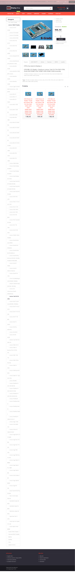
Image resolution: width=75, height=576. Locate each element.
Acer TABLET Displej (12, 22)
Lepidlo (63, 62)
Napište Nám (10, 556)
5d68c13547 (60, 80)
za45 (57, 80)
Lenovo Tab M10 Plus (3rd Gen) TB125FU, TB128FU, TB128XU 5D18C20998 (13, 258)
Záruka (42, 62)
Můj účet (41, 556)
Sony (9, 542)
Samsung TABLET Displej (13, 534)
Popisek (26, 62)
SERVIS (56, 62)
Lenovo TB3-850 (13, 380)
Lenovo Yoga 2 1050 (14, 421)
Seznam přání (43, 559)
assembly (36, 81)
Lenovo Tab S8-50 (13, 332)
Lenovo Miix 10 (13, 94)
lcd (30, 80)
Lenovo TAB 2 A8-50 (14, 209)
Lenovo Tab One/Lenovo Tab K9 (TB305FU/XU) (11, 291)
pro (38, 80)
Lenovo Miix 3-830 (13, 114)
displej (32, 80)
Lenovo (61, 18)
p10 (45, 80)
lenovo (40, 80)
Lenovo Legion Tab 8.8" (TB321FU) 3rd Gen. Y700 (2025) (13, 89)
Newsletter (42, 561)
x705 (26, 80)
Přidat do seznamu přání (61, 42)
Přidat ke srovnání (60, 43)
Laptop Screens (11, 544)
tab (43, 80)
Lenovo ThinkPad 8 (14, 398)
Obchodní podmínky (11, 559)
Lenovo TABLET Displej (13, 25)
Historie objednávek (44, 557)
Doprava (49, 62)
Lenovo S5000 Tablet (14, 163)
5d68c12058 (30, 81)
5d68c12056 (25, 81)
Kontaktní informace (11, 561)
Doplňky (10, 539)
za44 (54, 80)
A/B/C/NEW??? (34, 62)
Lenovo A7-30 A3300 (14, 32)
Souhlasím (72, 2)
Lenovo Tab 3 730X (14, 212)
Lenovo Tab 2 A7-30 (14, 206)
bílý (28, 80)
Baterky (10, 537)
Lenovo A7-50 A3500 (14, 35)
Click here (8, 3)
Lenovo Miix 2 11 (13, 96)
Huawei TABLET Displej (13, 531)
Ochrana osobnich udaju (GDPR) (14, 557)
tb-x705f (48, 80)
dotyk (36, 80)
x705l (52, 80)
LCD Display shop (9, 569)
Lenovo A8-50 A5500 (14, 38)
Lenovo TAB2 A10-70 (14, 345)
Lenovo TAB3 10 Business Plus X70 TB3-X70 (12, 350)
